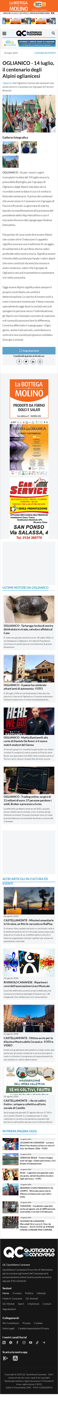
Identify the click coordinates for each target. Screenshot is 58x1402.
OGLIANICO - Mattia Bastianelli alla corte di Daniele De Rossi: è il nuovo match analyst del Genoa (26, 741)
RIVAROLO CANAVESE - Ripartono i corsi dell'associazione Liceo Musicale (27, 984)
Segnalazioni (9, 1308)
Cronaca (17, 1293)
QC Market (8, 1303)
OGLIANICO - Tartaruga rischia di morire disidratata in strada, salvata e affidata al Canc (28, 629)
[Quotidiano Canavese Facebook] (17, 1342)
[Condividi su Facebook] (19, 361)
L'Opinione (33, 1303)
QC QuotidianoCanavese (34, 1374)
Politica (29, 1293)
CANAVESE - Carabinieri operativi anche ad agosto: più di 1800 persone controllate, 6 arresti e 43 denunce (37, 1209)
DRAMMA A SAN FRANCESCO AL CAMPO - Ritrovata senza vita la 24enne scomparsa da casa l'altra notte (36, 1192)
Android (21, 1280)
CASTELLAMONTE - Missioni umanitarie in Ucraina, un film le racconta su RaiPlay (29, 922)
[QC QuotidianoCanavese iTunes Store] (15, 1358)
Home (5, 1293)
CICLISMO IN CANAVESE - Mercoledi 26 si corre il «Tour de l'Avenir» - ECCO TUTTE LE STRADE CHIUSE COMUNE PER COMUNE (37, 1225)
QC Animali (32, 1298)
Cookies (38, 1322)
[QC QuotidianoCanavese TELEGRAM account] (43, 1342)
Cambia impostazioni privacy (33, 1328)
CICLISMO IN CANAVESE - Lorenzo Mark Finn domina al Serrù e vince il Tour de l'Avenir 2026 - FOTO (37, 1145)
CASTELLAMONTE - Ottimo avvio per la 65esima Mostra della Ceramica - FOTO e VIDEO (28, 1041)
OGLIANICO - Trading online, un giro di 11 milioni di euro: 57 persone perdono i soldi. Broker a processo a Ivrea (28, 800)
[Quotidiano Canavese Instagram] (24, 1342)
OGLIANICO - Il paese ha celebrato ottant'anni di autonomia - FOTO (25, 686)
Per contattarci (10, 1322)
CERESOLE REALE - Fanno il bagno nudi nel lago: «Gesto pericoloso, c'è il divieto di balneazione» (38, 1160)
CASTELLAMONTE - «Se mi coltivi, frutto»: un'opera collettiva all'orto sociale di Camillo (25, 1104)
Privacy (26, 1322)
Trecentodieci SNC (22, 1387)
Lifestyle (41, 1293)
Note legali (8, 1328)
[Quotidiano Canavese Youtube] (30, 1342)
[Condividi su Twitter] (26, 361)
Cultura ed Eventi (45, 53)
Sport (21, 1303)
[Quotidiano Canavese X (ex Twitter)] (10, 1342)
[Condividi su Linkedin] (33, 361)
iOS (13, 1280)
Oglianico (7, 82)
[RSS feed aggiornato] (4, 1342)
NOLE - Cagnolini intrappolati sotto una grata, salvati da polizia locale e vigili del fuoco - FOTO (37, 1175)
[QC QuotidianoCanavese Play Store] (5, 1358)
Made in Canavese (12, 1298)
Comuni (47, 1303)
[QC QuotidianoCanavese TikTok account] (37, 1342)
